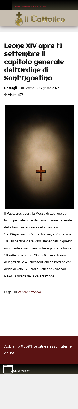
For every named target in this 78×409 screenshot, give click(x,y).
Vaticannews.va (29, 292)
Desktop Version (20, 369)
